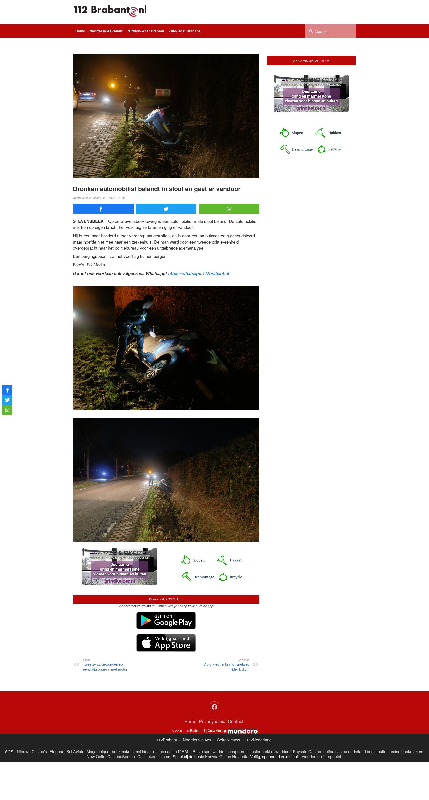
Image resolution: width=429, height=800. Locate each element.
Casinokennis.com (153, 756)
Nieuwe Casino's (32, 751)
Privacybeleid (212, 721)
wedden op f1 (314, 756)
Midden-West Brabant (146, 30)
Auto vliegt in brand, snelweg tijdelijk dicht (226, 665)
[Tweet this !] (166, 209)
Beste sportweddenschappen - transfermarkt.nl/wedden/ (241, 751)
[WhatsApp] (229, 209)
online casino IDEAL (171, 751)
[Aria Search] (311, 30)
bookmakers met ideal (131, 751)
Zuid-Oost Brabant (184, 30)
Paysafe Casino (307, 751)
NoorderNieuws (197, 740)
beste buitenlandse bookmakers (395, 751)
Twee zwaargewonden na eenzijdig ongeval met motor (105, 665)
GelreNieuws (228, 740)
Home (80, 30)
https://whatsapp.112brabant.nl (198, 273)
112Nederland (259, 740)
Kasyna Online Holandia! (227, 756)
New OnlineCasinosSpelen (111, 756)
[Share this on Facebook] (103, 209)
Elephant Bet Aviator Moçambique (79, 751)
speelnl (334, 756)
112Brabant (166, 740)
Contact (235, 721)
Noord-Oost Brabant (106, 30)
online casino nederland (344, 751)
